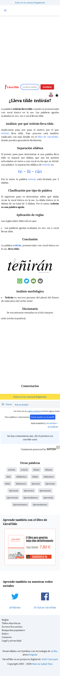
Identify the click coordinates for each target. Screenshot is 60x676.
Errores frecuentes (12, 626)
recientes (51, 423)
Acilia (54, 651)
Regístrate (41, 396)
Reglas (5, 619)
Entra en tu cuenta (24, 2)
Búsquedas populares (13, 630)
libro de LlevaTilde (48, 136)
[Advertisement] (30, 48)
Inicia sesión (21, 404)
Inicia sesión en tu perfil (42, 417)
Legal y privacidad (11, 640)
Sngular (33, 654)
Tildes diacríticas (11, 623)
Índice (5, 633)
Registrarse (39, 2)
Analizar (47, 87)
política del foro (34, 411)
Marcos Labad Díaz (42, 663)
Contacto (7, 637)
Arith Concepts (49, 659)
